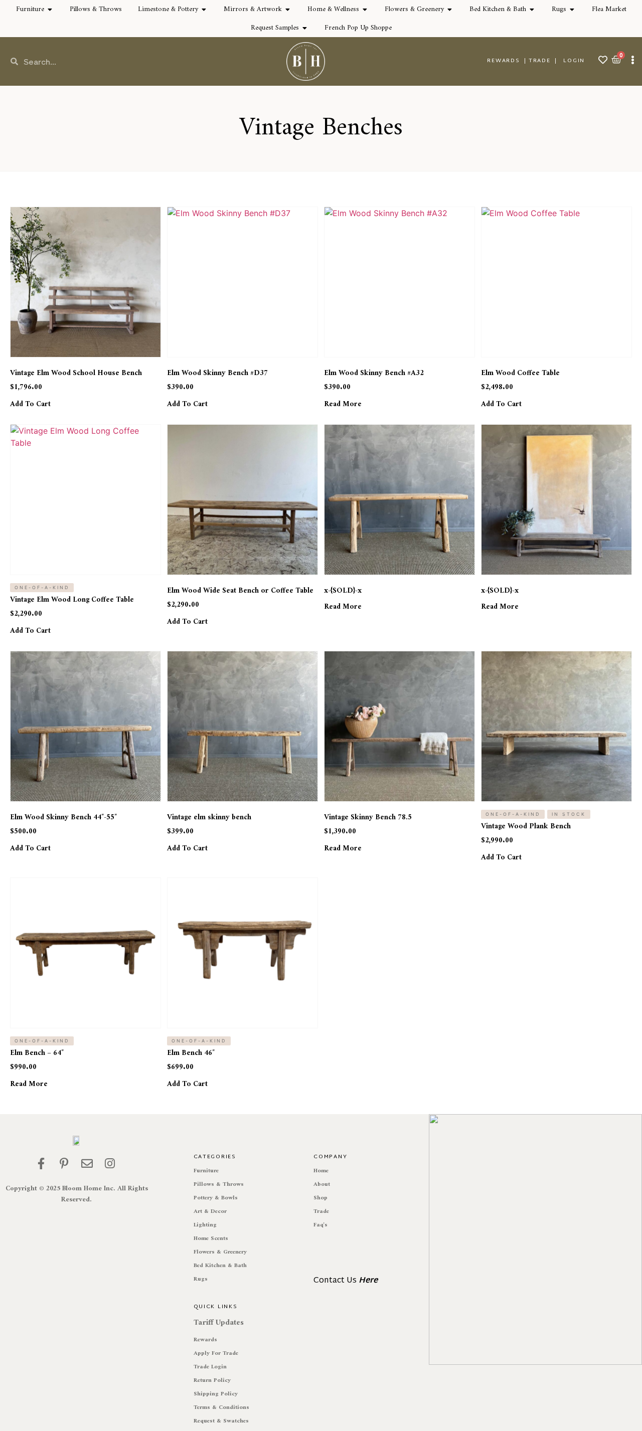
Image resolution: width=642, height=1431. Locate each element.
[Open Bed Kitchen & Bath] (532, 9)
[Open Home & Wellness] (365, 9)
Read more (343, 404)
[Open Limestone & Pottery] (204, 9)
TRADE (540, 61)
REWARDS (503, 61)
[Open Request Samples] (304, 28)
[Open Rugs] (572, 9)
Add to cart (30, 404)
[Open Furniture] (50, 9)
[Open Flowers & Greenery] (449, 9)
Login (574, 61)
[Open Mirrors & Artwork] (287, 9)
